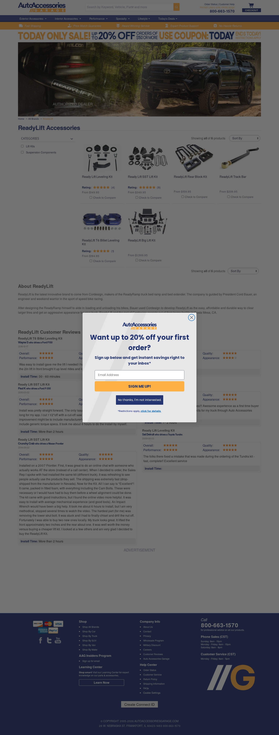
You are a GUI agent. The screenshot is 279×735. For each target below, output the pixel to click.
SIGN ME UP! (139, 386)
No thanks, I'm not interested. (139, 400)
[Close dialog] (191, 317)
